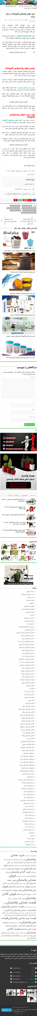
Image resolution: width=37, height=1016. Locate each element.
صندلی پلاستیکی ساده (28, 668)
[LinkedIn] (19, 1007)
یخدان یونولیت (29, 844)
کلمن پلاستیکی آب (29, 694)
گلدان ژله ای (30, 739)
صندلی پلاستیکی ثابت (28, 656)
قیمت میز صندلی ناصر (10, 915)
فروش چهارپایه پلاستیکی (13, 890)
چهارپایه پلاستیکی (29, 606)
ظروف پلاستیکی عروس (27, 683)
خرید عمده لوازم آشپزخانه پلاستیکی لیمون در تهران (20, 336)
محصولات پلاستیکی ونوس (26, 765)
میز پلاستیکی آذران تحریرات (26, 780)
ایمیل (33, 409)
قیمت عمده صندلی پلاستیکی (20, 913)
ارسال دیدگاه (7, 20)
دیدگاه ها (17, 495)
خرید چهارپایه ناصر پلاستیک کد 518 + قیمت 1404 (14, 508)
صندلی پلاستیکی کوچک (27, 671)
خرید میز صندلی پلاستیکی (16, 865)
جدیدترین (32, 495)
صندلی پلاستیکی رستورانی (26, 665)
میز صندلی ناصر (29, 827)
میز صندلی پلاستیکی (28, 812)
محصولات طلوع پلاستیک (27, 771)
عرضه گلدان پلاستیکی (21, 876)
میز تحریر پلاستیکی (28, 803)
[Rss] (27, 1007)
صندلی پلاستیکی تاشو (28, 650)
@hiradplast (16, 979)
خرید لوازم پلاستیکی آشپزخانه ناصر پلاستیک (22, 272)
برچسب (9, 495)
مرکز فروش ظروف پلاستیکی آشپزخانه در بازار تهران (26, 220)
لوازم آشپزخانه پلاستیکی (27, 741)
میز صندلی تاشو (29, 815)
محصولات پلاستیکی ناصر (27, 762)
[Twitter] (23, 1007)
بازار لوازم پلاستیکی (15, 206)
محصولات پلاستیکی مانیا (27, 759)
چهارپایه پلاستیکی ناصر (27, 609)
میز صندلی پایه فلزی (28, 809)
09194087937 (18, 189)
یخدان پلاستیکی (29, 842)
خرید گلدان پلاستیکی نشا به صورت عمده (13, 515)
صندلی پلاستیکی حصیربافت (26, 659)
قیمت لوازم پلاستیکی (24, 915)
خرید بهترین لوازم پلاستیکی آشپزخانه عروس (22, 315)
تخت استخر (30, 597)
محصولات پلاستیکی (28, 753)
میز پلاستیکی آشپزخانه (28, 783)
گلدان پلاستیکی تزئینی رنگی (26, 709)
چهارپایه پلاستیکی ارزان (26, 936)
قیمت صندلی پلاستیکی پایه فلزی (18, 910)
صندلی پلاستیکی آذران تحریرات (25, 633)
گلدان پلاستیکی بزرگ (28, 706)
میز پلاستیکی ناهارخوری (27, 800)
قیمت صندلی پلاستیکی (21, 902)
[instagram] (15, 1007)
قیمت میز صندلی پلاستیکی (22, 918)
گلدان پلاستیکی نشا (28, 733)
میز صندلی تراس (29, 818)
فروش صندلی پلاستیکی (22, 878)
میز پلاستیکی (30, 777)
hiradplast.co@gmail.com (20, 982)
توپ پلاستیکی (30, 600)
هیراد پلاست (30, 839)
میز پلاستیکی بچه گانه (28, 789)
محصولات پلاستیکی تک (27, 756)
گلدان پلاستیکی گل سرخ (27, 715)
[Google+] (25, 1007)
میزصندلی (31, 833)
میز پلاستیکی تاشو (29, 791)
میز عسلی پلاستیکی (28, 830)
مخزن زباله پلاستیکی (28, 774)
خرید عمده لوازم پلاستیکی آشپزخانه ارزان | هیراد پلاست (19, 251)
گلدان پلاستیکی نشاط (28, 736)
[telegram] (13, 1007)
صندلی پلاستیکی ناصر (28, 677)
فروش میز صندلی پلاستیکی (19, 886)
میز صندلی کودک (29, 824)
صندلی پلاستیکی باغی (28, 639)
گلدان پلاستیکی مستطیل (27, 727)
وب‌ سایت (32, 417)
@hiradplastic (17, 976)
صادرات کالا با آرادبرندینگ (18, 1013)
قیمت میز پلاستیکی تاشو (14, 923)
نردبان (32, 836)
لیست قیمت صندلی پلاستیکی (18, 933)
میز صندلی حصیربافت (28, 821)
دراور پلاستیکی (30, 612)
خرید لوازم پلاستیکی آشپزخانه (29, 213)
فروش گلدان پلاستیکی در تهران (16, 899)
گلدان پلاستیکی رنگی (28, 712)
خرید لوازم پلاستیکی (15, 210)
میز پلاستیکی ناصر (29, 797)
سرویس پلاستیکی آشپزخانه (26, 627)
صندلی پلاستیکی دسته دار (26, 662)
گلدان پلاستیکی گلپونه (28, 718)
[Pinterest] (21, 1007)
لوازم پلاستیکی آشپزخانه (27, 27)
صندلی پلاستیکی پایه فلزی (26, 647)
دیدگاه (32, 377)
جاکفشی (31, 603)
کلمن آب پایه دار (29, 691)
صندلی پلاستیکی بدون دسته (26, 641)
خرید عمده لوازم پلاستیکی (29, 210)
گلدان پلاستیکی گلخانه (27, 721)
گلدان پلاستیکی (29, 703)
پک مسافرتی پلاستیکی (27, 594)
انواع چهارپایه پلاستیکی (30, 856)
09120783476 (17, 968)
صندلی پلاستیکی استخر (27, 636)
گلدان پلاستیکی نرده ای (27, 730)
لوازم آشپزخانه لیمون (28, 744)
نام (34, 402)
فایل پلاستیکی (30, 686)
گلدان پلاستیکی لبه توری (27, 724)
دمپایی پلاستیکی (29, 621)
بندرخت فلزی (30, 591)
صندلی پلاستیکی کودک (27, 674)
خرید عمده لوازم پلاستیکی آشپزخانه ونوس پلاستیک (20, 358)
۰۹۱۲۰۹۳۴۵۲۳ (16, 972)
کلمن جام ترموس (29, 697)
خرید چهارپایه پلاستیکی (15, 868)
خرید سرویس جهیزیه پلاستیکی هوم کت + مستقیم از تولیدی (13, 531)
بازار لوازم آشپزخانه (27, 206)
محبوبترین (25, 495)
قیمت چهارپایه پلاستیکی (13, 926)
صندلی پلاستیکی (29, 630)
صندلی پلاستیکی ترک (28, 653)
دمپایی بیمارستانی (29, 618)
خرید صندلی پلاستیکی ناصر (17, 860)
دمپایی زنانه (30, 624)
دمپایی (32, 615)
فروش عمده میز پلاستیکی (21, 883)
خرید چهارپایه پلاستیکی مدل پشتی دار (10, 220)
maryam (31, 20)
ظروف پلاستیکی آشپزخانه (25, 6)
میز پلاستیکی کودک (28, 794)
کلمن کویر (31, 700)
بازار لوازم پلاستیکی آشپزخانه (29, 208)
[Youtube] (17, 1007)
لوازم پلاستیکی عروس (28, 750)
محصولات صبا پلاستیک (27, 768)
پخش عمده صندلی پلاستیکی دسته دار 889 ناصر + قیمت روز (14, 523)
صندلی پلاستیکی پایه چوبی (26, 644)
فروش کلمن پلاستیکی (24, 894)
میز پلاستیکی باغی (29, 786)
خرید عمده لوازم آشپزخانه (13, 208)
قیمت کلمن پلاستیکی (28, 929)
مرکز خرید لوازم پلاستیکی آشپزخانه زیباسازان (22, 294)
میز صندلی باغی (29, 806)
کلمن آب (31, 689)
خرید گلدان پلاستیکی (20, 872)
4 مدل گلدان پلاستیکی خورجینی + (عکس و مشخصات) (13, 500)
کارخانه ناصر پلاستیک (12, 935)
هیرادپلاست (16, 1011)
